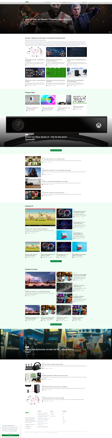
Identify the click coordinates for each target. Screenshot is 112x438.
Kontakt (41, 432)
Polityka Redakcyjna (50, 432)
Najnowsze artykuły (48, 2)
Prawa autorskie (31, 432)
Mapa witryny (56, 432)
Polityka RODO (45, 432)
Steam (63, 419)
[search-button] (83, 2)
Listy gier (59, 2)
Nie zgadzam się (10, 433)
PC (53, 2)
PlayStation (64, 2)
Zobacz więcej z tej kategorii (55, 150)
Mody (63, 413)
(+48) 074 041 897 (28, 426)
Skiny (69, 2)
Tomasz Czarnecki (27, 141)
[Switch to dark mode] (86, 2)
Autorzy (51, 411)
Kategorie (64, 411)
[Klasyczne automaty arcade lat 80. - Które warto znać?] (56, 344)
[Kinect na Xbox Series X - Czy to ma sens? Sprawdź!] (56, 131)
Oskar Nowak (52, 414)
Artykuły (39, 411)
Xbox (56, 2)
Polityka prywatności (36, 432)
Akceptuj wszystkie (10, 435)
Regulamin (26, 432)
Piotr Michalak (27, 25)
